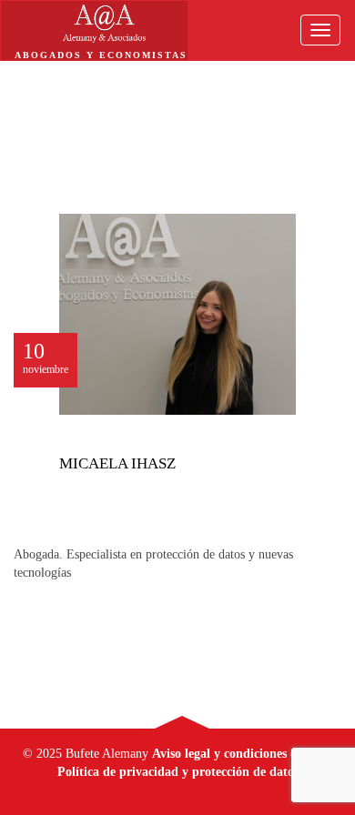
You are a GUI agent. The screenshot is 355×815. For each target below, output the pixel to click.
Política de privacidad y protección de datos (178, 772)
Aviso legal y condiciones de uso (238, 753)
